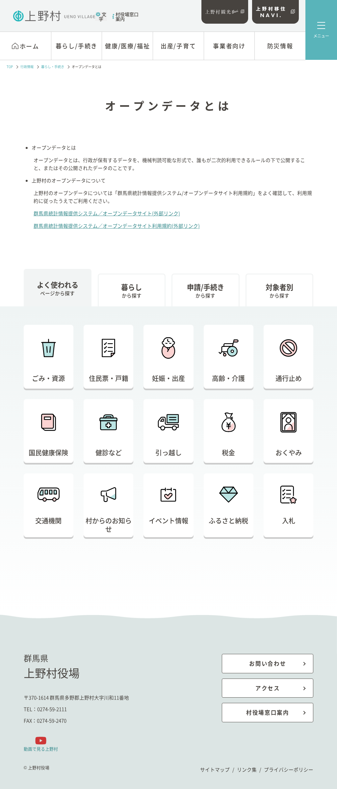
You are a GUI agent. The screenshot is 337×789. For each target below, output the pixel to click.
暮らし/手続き (77, 45)
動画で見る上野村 (41, 749)
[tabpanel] (169, 440)
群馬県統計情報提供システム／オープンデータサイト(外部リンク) (107, 213)
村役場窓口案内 (127, 16)
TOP (10, 66)
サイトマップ (215, 769)
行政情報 (27, 66)
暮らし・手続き (52, 66)
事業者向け (229, 45)
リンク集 (247, 769)
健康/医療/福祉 (127, 45)
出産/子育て (178, 45)
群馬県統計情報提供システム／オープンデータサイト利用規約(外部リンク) (117, 225)
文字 (102, 16)
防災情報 (280, 45)
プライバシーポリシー (288, 769)
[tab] (57, 287)
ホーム (29, 46)
